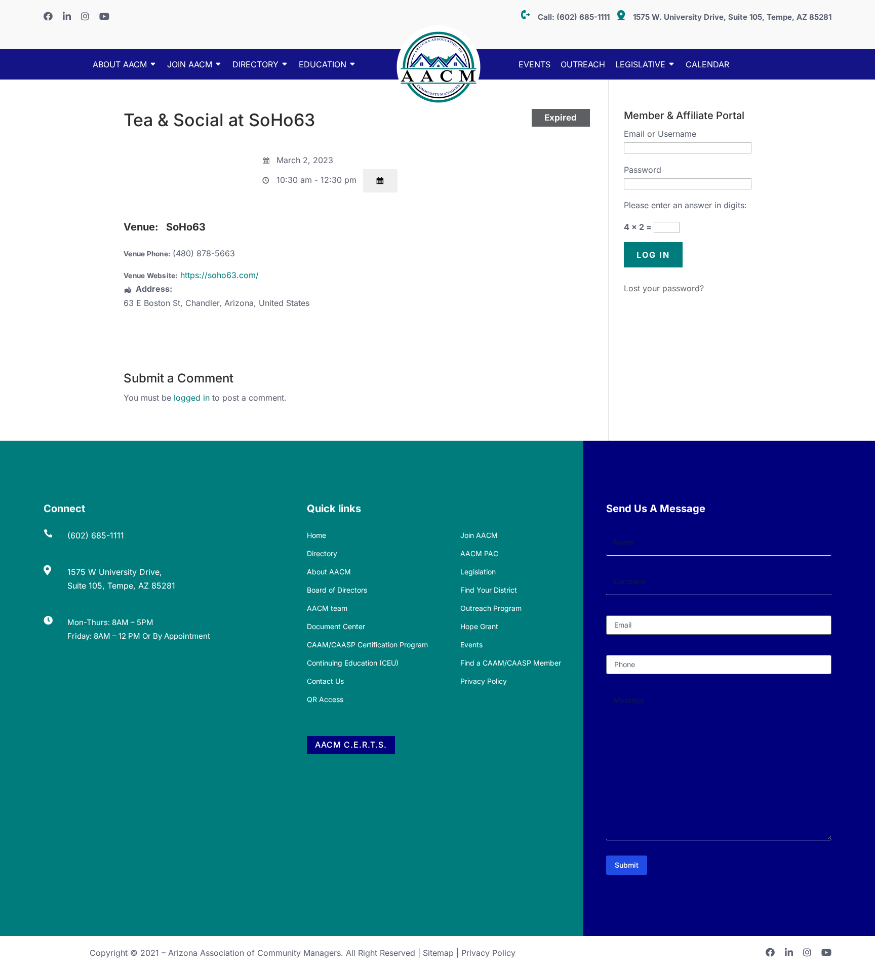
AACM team (327, 608)
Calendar (707, 65)
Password (642, 170)
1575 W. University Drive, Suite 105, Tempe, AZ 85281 (732, 17)
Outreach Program (491, 608)
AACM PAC (479, 553)
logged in (192, 398)
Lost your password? (664, 288)
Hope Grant (479, 626)
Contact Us (325, 681)
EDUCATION (322, 65)
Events (534, 65)
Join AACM (189, 65)
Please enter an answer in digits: (685, 205)
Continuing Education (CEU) (353, 662)
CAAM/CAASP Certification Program (367, 644)
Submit (627, 865)
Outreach (583, 65)
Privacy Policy (483, 681)
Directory (322, 553)
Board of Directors (337, 590)
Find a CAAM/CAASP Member (510, 662)
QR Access (325, 699)
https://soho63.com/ (219, 275)
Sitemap (438, 953)
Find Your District (488, 590)
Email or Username (660, 134)
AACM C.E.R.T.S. (351, 745)
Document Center (336, 626)
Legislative (640, 65)
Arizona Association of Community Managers (254, 953)
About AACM (120, 65)
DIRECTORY (255, 65)
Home (316, 535)
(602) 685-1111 (583, 17)
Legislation (478, 571)
